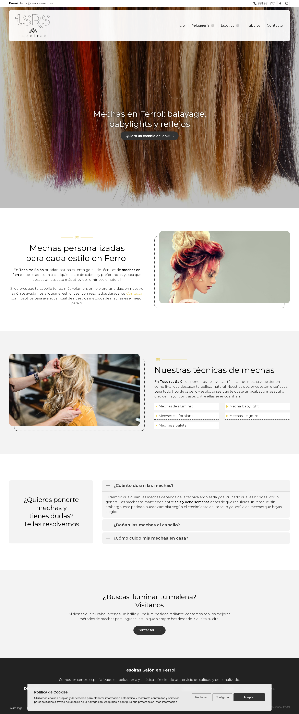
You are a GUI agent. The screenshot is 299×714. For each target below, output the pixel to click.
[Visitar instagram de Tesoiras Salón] (286, 3)
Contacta (134, 293)
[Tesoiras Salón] (32, 25)
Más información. (167, 701)
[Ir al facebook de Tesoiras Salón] (280, 3)
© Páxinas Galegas (277, 707)
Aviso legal (16, 708)
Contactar (146, 630)
